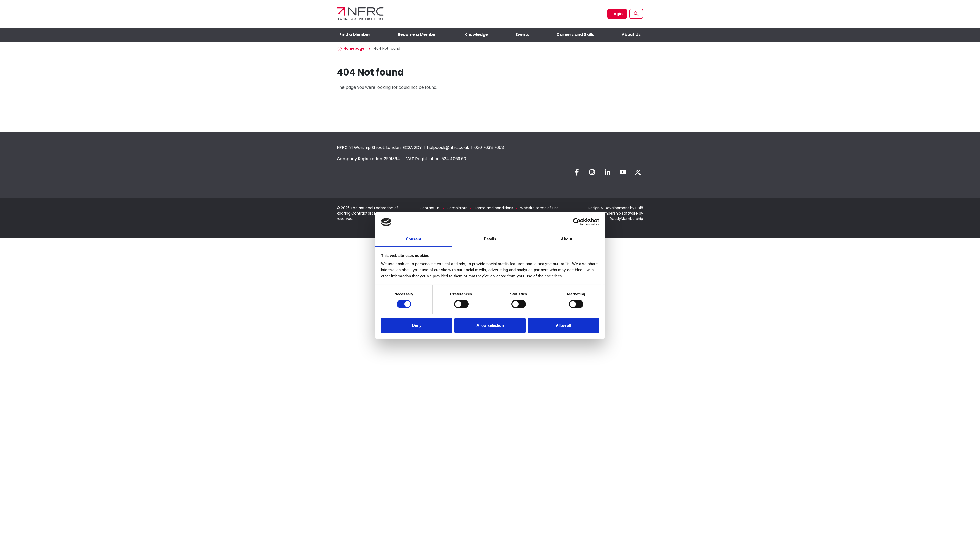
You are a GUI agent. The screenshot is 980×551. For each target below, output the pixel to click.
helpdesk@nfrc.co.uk (448, 148)
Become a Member (417, 34)
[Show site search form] (636, 14)
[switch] (461, 304)
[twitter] (638, 172)
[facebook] (577, 172)
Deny (416, 325)
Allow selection (490, 325)
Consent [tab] (413, 239)
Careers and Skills (575, 34)
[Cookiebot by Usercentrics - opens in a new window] (577, 222)
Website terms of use (539, 207)
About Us (631, 34)
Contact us (430, 207)
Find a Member (354, 34)
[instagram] (592, 172)
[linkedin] (607, 172)
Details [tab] (490, 239)
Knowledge (476, 34)
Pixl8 (639, 207)
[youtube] (623, 172)
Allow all (563, 325)
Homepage (354, 48)
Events (522, 34)
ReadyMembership (626, 218)
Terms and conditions (493, 207)
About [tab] (566, 239)
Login (617, 14)
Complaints (457, 207)
